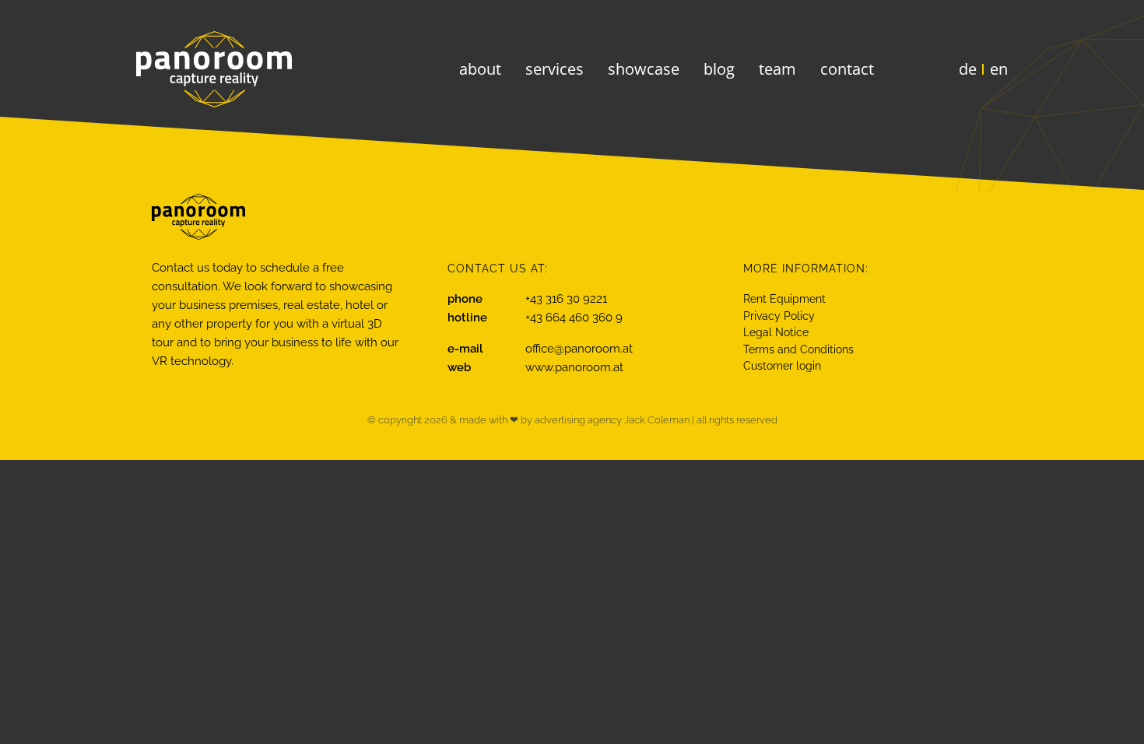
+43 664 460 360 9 (574, 318)
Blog (719, 68)
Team (777, 68)
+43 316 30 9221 (566, 299)
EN (999, 68)
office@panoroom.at (579, 349)
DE (968, 68)
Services (554, 68)
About (480, 68)
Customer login (782, 366)
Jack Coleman (657, 420)
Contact (847, 68)
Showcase (643, 68)
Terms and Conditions (798, 349)
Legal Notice (776, 332)
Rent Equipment (784, 299)
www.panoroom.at (574, 367)
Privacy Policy (779, 316)
